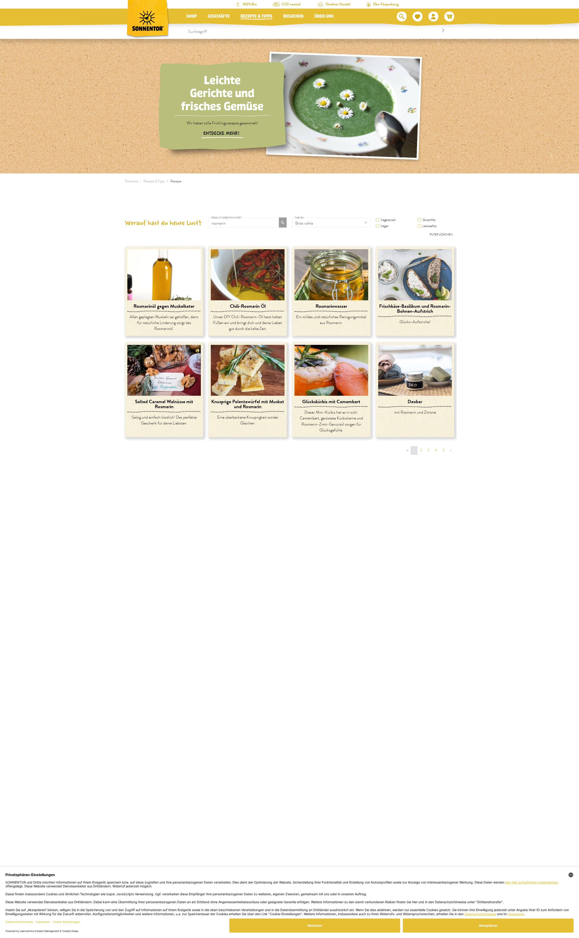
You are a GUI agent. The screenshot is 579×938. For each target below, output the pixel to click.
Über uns (324, 16)
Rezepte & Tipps (256, 16)
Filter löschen (441, 234)
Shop (191, 16)
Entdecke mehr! (222, 133)
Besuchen (293, 16)
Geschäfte (219, 16)
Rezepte (175, 181)
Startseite (131, 181)
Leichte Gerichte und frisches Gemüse (222, 93)
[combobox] (316, 30)
